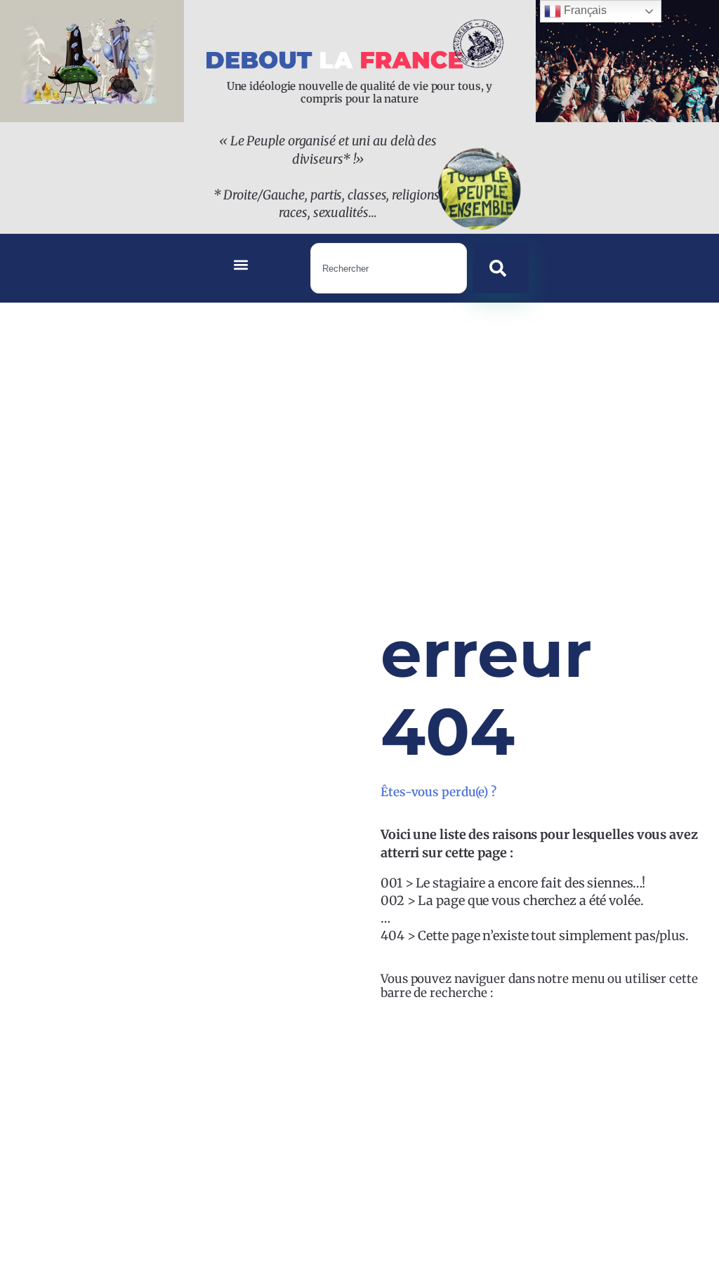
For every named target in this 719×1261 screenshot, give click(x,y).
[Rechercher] (501, 268)
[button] (241, 265)
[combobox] (388, 268)
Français (584, 10)
